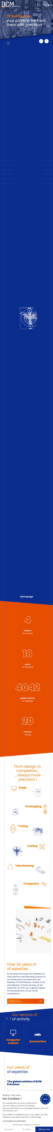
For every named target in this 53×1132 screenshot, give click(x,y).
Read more (14, 1001)
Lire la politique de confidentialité (14, 1121)
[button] (41, 41)
